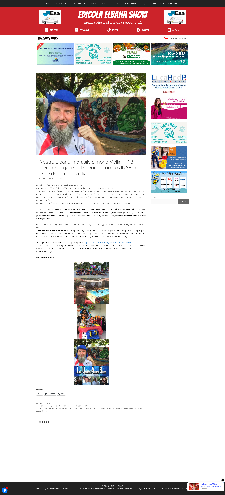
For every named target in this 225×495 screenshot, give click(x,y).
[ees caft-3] (55, 54)
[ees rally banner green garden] (131, 54)
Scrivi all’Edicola (131, 3)
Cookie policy (173, 3)
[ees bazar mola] (169, 157)
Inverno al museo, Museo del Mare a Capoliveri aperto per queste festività (65, 406)
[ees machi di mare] (169, 182)
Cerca (153, 197)
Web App (104, 3)
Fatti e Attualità (61, 3)
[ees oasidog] (169, 133)
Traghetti (145, 3)
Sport (91, 3)
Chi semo (116, 3)
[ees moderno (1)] (169, 84)
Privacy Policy (158, 3)
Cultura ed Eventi (78, 3)
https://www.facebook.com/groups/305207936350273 (108, 242)
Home (48, 3)
